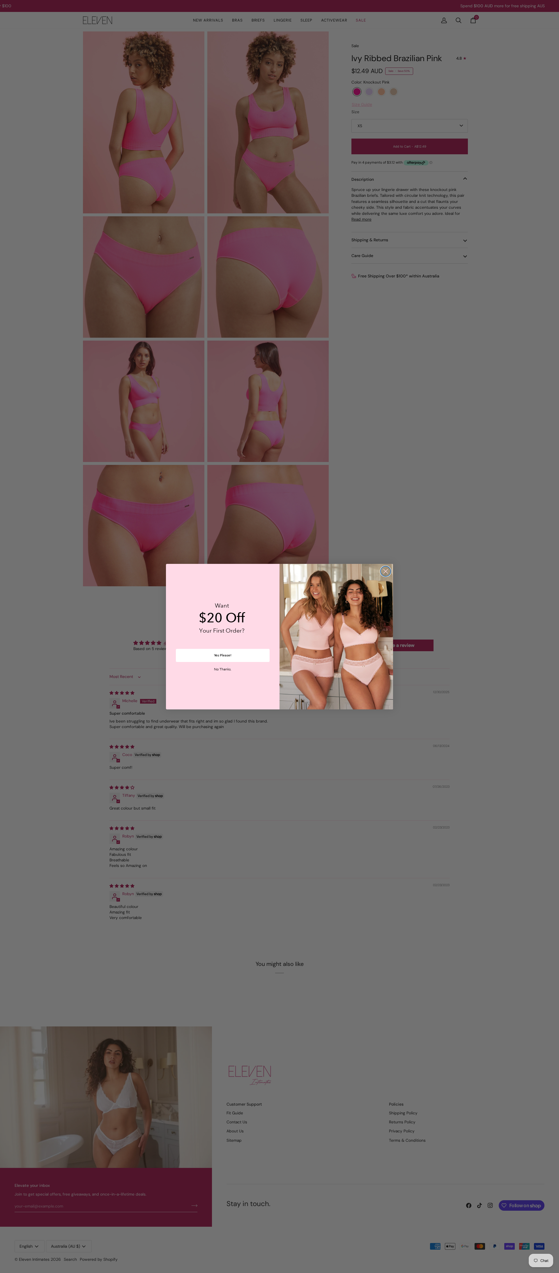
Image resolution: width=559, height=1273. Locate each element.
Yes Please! (222, 655)
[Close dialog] (386, 571)
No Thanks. (222, 669)
